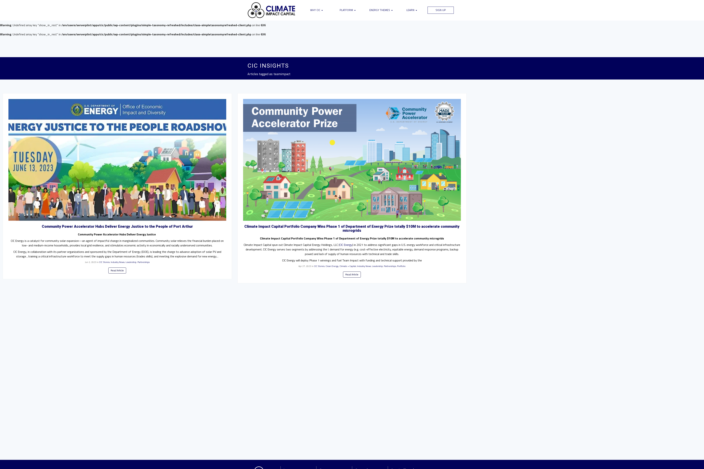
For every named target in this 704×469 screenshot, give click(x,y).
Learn (410, 10)
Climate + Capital (348, 266)
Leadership (131, 262)
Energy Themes (380, 10)
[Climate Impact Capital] (271, 10)
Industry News (117, 262)
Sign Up (441, 10)
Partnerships (144, 262)
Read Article (117, 270)
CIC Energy (345, 245)
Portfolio (401, 266)
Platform (347, 10)
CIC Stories (104, 262)
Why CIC (315, 10)
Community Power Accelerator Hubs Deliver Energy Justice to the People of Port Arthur (117, 226)
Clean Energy (332, 266)
